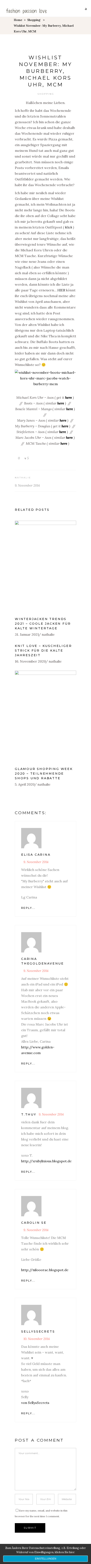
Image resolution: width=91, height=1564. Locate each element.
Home (18, 20)
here (68, 397)
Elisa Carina (36, 855)
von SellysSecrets (35, 1403)
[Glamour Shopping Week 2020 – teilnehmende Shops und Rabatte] (45, 717)
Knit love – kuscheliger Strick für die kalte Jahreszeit (43, 650)
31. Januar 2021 (27, 634)
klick (68, 227)
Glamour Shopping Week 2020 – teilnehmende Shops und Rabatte (44, 773)
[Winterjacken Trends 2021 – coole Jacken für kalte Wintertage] (45, 567)
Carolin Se (34, 1223)
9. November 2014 (27, 485)
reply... (28, 907)
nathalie (23, 477)
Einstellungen (45, 1558)
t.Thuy (28, 1114)
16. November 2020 (30, 661)
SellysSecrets (38, 1331)
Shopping (33, 20)
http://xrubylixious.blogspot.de (46, 1161)
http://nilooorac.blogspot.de (44, 1270)
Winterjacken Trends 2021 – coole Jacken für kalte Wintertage (43, 623)
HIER (61, 290)
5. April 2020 (25, 784)
